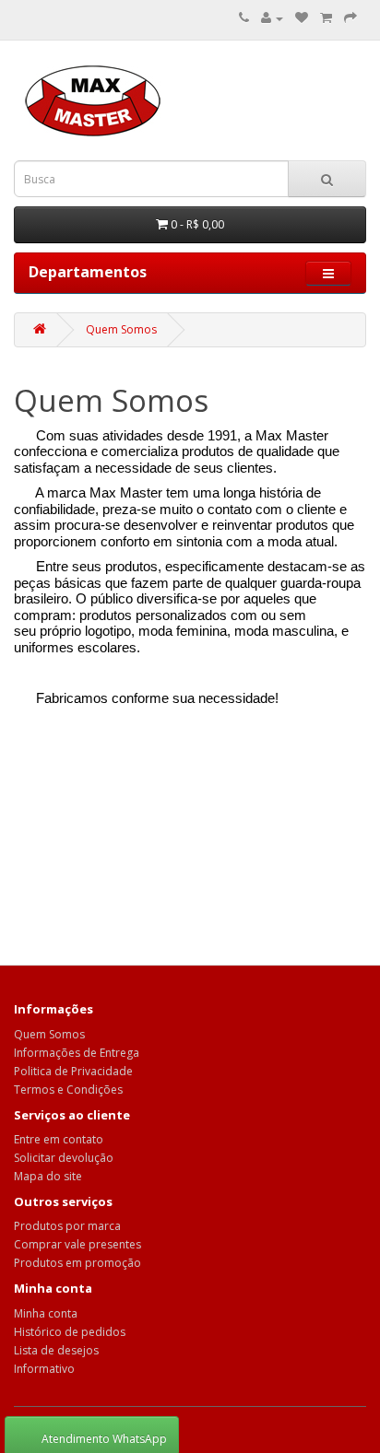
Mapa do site (48, 1176)
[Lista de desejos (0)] (301, 18)
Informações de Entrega (76, 1052)
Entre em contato (58, 1139)
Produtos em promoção (77, 1263)
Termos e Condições (68, 1089)
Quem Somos (121, 329)
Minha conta (45, 1313)
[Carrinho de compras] (326, 18)
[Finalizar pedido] (350, 18)
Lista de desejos (56, 1350)
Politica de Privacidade (73, 1071)
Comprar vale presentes (77, 1244)
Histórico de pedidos (69, 1332)
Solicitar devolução (63, 1158)
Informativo (44, 1369)
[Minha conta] (272, 18)
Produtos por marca (67, 1226)
